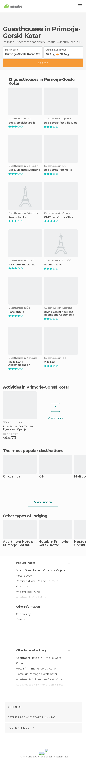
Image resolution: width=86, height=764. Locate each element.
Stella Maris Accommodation (19, 363)
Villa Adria (22, 586)
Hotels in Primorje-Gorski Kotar (54, 543)
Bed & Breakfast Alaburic (24, 170)
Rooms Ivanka (17, 217)
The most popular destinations (33, 451)
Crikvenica (11, 476)
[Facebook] (37, 742)
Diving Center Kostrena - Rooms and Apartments (59, 313)
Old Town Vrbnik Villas (58, 217)
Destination (11, 49)
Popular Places (25, 563)
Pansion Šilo (16, 312)
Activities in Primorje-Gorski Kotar (36, 387)
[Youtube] (52, 742)
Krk (41, 476)
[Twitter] (42, 742)
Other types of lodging (31, 650)
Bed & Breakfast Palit (21, 122)
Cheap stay (23, 614)
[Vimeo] (47, 742)
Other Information (28, 606)
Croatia (21, 619)
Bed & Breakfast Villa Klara (60, 122)
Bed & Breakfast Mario (58, 170)
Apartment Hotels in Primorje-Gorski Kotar (20, 543)
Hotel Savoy (24, 575)
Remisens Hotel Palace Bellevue (37, 581)
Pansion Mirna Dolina (21, 264)
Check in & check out (55, 49)
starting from (11, 433)
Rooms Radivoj (53, 264)
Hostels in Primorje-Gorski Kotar (36, 673)
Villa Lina (49, 362)
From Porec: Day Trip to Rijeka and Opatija (18, 428)
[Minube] (13, 6)
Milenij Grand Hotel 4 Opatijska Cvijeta (40, 570)
